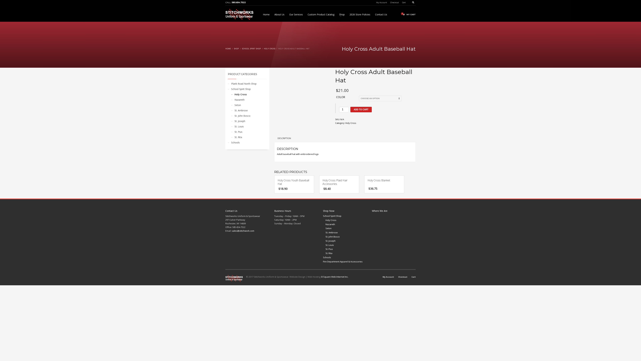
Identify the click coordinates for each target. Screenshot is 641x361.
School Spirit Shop (241, 89)
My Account (381, 2)
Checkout (394, 2)
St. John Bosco (242, 115)
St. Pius (238, 131)
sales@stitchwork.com (243, 230)
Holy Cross (241, 94)
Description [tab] (284, 138)
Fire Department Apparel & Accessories (343, 261)
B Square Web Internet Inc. (334, 276)
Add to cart (361, 109)
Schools (235, 142)
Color (340, 97)
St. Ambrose (241, 110)
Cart (404, 2)
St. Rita (238, 137)
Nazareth (240, 99)
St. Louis (239, 126)
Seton (238, 105)
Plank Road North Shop (244, 83)
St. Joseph (240, 121)
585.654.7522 (239, 2)
